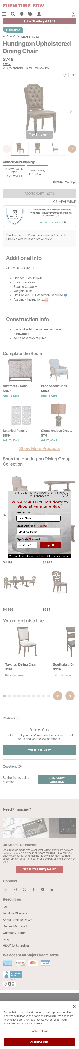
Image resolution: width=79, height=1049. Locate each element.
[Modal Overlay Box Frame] (39, 524)
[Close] (74, 1006)
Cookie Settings (40, 1030)
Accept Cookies (39, 1041)
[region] (39, 1025)
